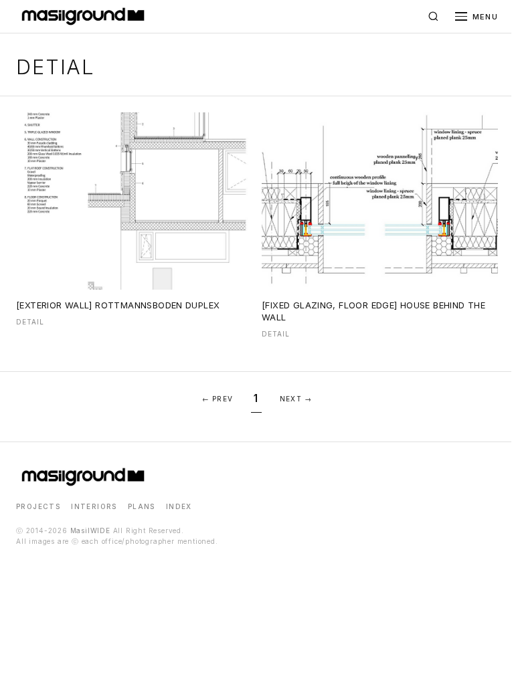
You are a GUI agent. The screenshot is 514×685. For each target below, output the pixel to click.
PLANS (141, 506)
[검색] (433, 16)
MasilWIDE (90, 530)
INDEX (179, 506)
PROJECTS (38, 506)
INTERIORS (94, 506)
